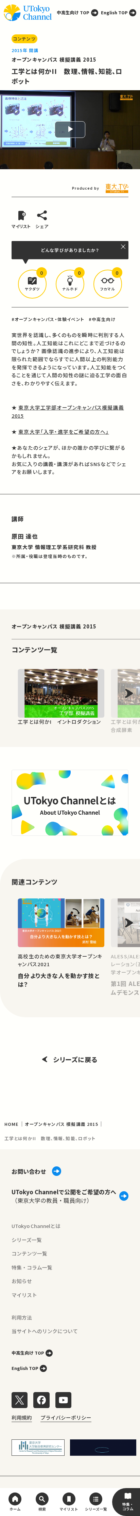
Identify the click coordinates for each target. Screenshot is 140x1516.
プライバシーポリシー (65, 1417)
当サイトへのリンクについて (45, 1331)
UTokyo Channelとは (36, 1225)
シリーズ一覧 (27, 1239)
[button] (32, 284)
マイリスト (24, 1294)
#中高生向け (102, 319)
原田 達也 (25, 536)
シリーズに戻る (75, 1059)
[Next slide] (129, 693)
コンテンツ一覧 (29, 1253)
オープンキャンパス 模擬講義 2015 (54, 59)
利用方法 (22, 1317)
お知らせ (22, 1280)
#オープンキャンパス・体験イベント (48, 319)
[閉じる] (123, 246)
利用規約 (22, 1417)
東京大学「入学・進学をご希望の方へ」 (63, 431)
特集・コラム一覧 (32, 1267)
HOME (11, 1124)
